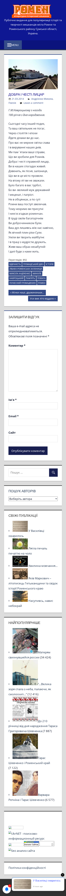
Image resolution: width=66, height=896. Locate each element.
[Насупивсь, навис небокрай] (20, 601)
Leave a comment (33, 102)
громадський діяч (33, 264)
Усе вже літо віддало (42, 299)
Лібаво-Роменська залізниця (25, 268)
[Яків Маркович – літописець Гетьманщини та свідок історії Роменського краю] (20, 578)
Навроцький (16, 278)
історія (49, 264)
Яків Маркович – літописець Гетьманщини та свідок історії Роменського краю (33, 583)
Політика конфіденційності (27, 868)
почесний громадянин (22, 283)
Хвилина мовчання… (43, 566)
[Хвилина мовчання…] (20, 566)
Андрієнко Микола (42, 98)
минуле (37, 273)
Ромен (41, 283)
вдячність (15, 264)
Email (13, 416)
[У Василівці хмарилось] (20, 531)
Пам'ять (30, 278)
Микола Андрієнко (19, 273)
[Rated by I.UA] (15, 828)
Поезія (12, 102)
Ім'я (12, 400)
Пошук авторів (22, 491)
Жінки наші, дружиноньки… (28, 293)
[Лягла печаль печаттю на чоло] (20, 548)
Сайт (12, 432)
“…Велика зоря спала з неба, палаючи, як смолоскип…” (29, 689)
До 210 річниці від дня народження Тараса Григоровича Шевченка (32, 726)
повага (41, 278)
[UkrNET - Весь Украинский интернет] (33, 838)
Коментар (16, 345)
